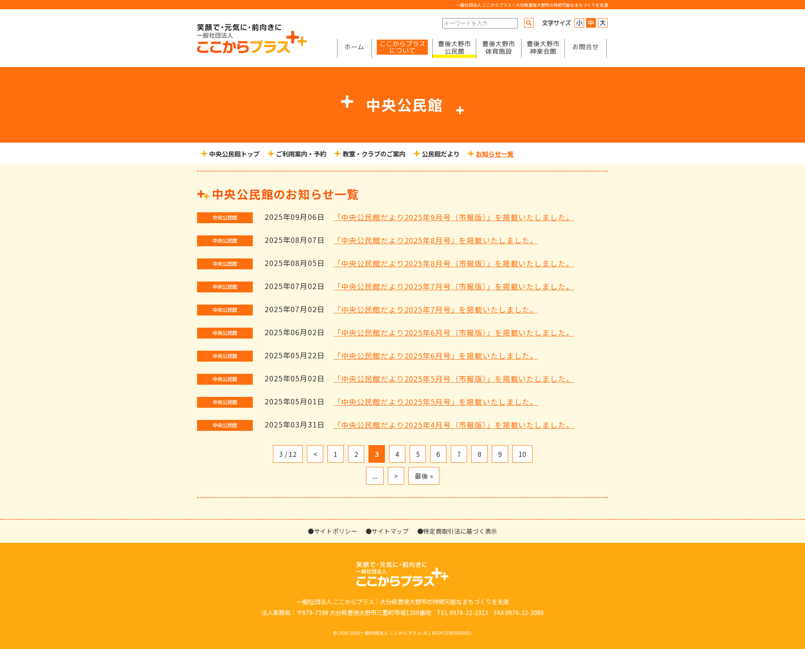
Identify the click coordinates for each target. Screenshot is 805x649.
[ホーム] (354, 48)
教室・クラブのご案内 (374, 153)
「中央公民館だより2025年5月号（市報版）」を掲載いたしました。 (453, 378)
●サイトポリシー (332, 530)
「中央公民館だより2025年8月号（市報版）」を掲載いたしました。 (453, 263)
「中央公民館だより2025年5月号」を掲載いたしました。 (435, 401)
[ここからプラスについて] (402, 48)
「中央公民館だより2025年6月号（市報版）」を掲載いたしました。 (453, 332)
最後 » (424, 476)
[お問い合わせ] (585, 48)
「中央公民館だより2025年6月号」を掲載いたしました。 (435, 355)
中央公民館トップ (234, 153)
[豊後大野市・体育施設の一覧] (498, 48)
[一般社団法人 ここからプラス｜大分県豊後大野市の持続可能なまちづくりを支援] (252, 51)
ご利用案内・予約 (301, 153)
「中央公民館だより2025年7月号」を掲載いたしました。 (435, 309)
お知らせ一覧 (495, 153)
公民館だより (441, 153)
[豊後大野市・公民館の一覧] (454, 48)
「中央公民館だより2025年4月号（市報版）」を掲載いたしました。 (453, 425)
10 (522, 454)
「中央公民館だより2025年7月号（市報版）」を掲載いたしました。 (453, 286)
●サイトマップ (387, 530)
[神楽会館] (543, 48)
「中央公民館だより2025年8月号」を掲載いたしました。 (435, 240)
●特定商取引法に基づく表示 (457, 530)
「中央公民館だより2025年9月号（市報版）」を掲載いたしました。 (453, 217)
